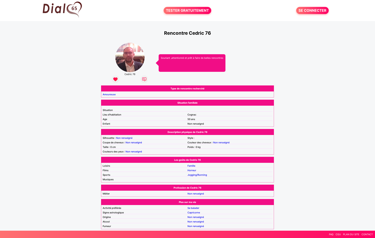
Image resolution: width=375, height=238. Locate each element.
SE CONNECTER (312, 10)
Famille (191, 165)
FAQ (331, 234)
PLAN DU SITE (351, 234)
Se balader (193, 207)
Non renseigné (124, 137)
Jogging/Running (197, 174)
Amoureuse (109, 94)
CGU (338, 234)
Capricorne (194, 212)
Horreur (192, 170)
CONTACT (367, 234)
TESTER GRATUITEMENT (187, 10)
